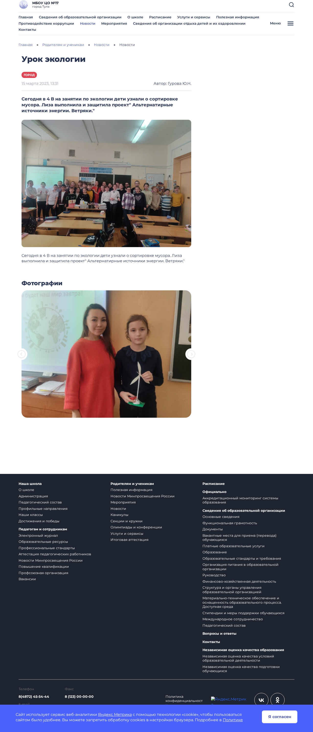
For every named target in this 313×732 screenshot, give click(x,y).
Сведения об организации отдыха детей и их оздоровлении (189, 23)
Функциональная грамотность (229, 523)
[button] (291, 5)
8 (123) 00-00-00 (79, 696)
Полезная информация (237, 17)
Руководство (214, 575)
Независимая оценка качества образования (243, 650)
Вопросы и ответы (219, 634)
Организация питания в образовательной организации (240, 566)
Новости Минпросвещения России (51, 560)
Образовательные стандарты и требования (241, 558)
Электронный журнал (38, 535)
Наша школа (30, 484)
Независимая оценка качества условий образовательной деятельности (238, 658)
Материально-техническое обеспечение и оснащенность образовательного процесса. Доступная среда (242, 602)
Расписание (160, 17)
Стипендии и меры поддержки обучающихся (243, 613)
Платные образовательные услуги (233, 546)
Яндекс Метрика (115, 714)
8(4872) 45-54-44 (34, 696)
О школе (135, 17)
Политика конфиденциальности (184, 701)
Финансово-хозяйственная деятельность (239, 581)
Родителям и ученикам (132, 484)
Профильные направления (43, 508)
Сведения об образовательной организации (80, 17)
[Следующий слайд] (191, 354)
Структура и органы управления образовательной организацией (231, 589)
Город (29, 75)
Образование (214, 552)
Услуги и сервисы (193, 17)
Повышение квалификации (44, 566)
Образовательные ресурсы (43, 541)
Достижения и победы (39, 521)
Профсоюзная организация (43, 573)
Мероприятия (114, 23)
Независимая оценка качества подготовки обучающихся (241, 669)
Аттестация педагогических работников (55, 554)
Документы (212, 529)
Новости (87, 23)
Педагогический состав (40, 502)
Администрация (33, 496)
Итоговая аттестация (129, 539)
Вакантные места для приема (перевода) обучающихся (239, 537)
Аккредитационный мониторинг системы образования (240, 500)
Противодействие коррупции (46, 23)
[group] (106, 354)
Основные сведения (220, 516)
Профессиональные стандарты (47, 548)
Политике (233, 720)
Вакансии (27, 579)
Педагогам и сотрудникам (43, 529)
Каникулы (119, 515)
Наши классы (31, 515)
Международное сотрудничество (232, 619)
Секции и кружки (127, 521)
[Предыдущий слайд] (21, 354)
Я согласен (279, 716)
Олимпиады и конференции (136, 527)
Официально (214, 492)
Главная (26, 17)
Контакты (27, 29)
